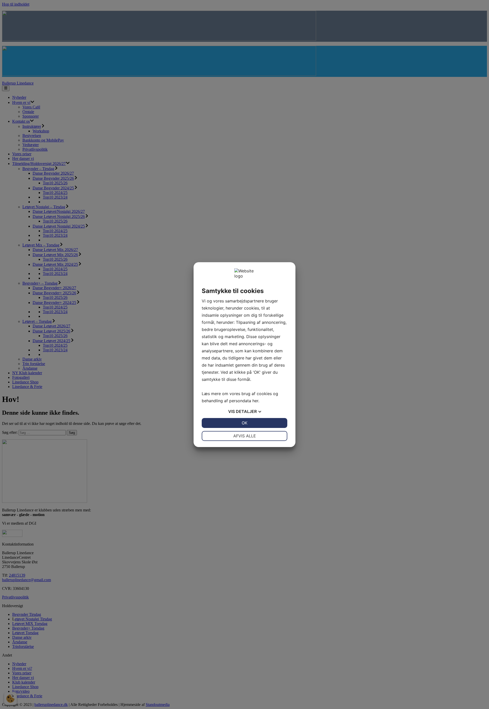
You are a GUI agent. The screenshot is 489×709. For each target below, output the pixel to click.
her (255, 400)
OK (244, 422)
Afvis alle (244, 435)
